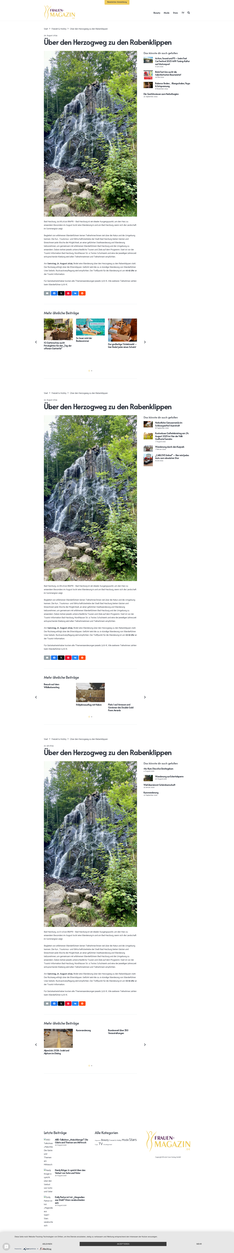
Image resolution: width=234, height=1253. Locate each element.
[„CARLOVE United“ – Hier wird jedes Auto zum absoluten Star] (148, 455)
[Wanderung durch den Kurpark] (148, 447)
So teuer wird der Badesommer (84, 339)
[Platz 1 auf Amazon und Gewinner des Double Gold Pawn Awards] (122, 684)
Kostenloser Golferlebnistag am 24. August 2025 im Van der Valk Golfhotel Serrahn (172, 436)
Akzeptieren (123, 1244)
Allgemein (98, 1140)
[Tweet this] (61, 293)
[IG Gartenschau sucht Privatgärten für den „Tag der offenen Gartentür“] (58, 320)
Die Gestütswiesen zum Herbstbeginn (161, 93)
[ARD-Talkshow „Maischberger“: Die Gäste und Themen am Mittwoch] (48, 1140)
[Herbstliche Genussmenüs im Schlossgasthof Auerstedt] (148, 423)
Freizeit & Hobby (115, 1140)
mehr (199, 1244)
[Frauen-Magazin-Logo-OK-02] (59, 12)
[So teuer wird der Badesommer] (90, 320)
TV (101, 1144)
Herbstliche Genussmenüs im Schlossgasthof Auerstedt (168, 424)
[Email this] (47, 293)
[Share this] (54, 293)
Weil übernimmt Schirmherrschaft (159, 784)
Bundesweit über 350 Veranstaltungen (118, 1032)
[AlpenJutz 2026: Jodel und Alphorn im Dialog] (58, 1030)
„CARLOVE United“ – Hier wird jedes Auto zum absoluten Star (172, 456)
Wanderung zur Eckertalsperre (169, 776)
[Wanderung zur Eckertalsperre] (148, 777)
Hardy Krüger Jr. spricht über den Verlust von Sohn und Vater (70, 1171)
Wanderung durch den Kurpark (169, 446)
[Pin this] (68, 293)
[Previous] (36, 342)
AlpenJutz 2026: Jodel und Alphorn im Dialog (56, 1052)
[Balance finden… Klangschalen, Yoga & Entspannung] (148, 83)
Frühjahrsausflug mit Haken (89, 704)
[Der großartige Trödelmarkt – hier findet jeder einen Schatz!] (122, 320)
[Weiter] (145, 342)
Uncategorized (107, 1144)
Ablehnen (47, 1244)
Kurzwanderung (151, 792)
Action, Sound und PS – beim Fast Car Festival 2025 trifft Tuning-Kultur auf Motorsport (172, 61)
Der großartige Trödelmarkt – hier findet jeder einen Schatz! (122, 345)
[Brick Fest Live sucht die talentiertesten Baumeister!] (148, 72)
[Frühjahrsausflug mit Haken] (90, 684)
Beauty (105, 1140)
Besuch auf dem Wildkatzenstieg (51, 686)
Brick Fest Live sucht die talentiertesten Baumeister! (168, 73)
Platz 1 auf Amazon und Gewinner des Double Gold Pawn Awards (120, 707)
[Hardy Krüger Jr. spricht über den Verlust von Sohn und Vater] (48, 1170)
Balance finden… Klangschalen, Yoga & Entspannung (172, 85)
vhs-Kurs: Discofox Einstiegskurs (158, 768)
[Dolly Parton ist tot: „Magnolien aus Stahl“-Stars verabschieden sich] (48, 1197)
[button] (188, 13)
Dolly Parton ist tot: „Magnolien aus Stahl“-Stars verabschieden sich (70, 1200)
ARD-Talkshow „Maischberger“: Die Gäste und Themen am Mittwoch (71, 1141)
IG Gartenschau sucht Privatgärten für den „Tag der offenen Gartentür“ (58, 345)
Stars (133, 1140)
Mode (125, 1140)
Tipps (96, 1145)
